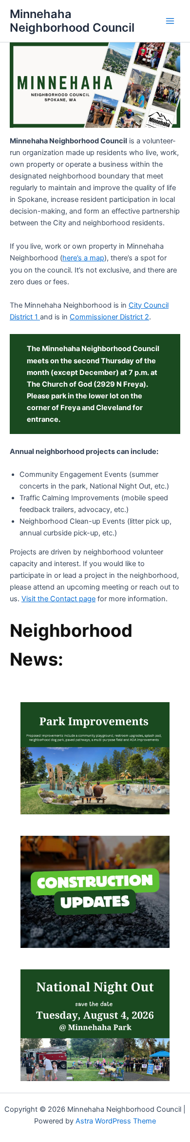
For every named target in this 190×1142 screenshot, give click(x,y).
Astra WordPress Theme (116, 1121)
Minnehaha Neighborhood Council (72, 21)
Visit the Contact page (58, 598)
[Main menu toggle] (170, 21)
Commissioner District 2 (109, 317)
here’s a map (83, 258)
